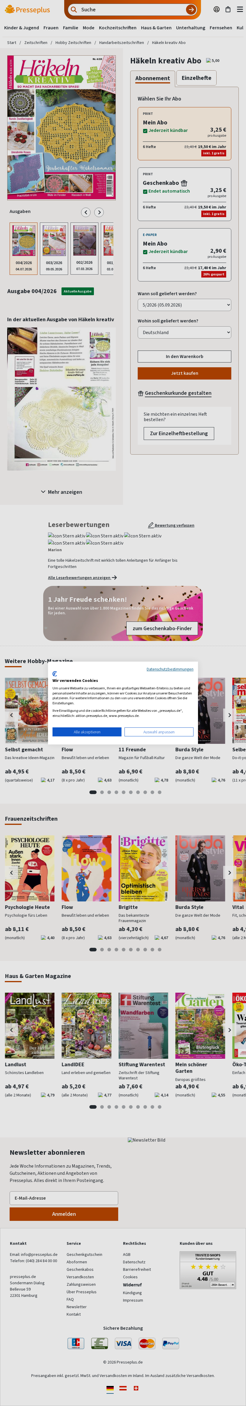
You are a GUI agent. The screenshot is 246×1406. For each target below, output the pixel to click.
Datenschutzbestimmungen (170, 669)
